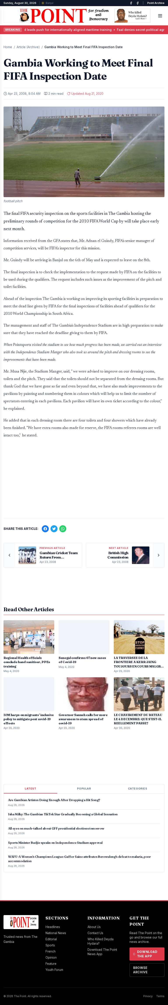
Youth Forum (54, 970)
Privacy (148, 996)
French (51, 951)
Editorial (51, 939)
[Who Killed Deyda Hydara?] (132, 16)
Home (8, 47)
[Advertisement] (84, 480)
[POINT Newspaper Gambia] (131, 3)
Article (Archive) (28, 47)
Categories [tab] (137, 788)
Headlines (53, 927)
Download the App (147, 954)
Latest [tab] (30, 788)
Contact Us (95, 933)
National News (56, 933)
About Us (94, 927)
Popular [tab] (84, 788)
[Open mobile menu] (160, 15)
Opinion (51, 957)
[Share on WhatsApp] (62, 528)
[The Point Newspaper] (137, 3)
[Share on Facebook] (45, 528)
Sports (50, 945)
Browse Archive (140, 970)
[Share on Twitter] (54, 528)
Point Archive (155, 3)
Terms (160, 996)
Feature (51, 963)
